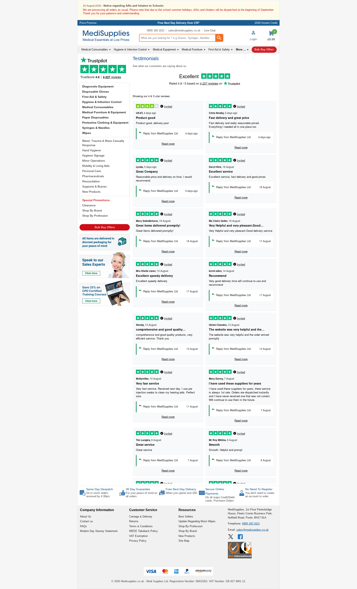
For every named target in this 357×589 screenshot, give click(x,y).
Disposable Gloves (95, 91)
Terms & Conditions (141, 526)
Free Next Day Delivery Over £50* (178, 22)
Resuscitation (91, 181)
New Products (91, 191)
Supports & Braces (94, 186)
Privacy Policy (137, 540)
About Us (85, 516)
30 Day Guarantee (138, 489)
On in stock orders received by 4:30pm (98, 494)
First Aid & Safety (94, 96)
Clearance (89, 205)
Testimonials (105, 69)
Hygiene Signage (93, 155)
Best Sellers (185, 516)
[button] (253, 36)
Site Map (183, 540)
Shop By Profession (95, 215)
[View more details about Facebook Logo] (241, 537)
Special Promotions (96, 200)
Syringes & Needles (96, 127)
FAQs (83, 526)
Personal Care (91, 171)
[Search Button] (219, 37)
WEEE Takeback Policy (143, 531)
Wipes (86, 133)
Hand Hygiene (91, 150)
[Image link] (105, 293)
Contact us (86, 521)
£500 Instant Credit (266, 22)
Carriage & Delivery (140, 516)
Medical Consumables (97, 107)
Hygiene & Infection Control (101, 102)
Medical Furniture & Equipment (104, 112)
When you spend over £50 (181, 493)
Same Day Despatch (99, 489)
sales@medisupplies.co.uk (184, 30)
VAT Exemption (138, 536)
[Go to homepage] (108, 35)
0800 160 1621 (155, 30)
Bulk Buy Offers (105, 227)
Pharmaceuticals (93, 176)
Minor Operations (93, 160)
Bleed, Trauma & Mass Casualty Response (103, 143)
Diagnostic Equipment (98, 86)
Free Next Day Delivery (181, 489)
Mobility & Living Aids (95, 165)
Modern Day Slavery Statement (99, 531)
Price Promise (88, 22)
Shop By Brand (92, 210)
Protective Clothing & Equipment (105, 122)
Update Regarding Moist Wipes (196, 521)
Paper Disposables (95, 117)
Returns (133, 521)
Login (253, 39)
